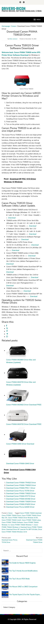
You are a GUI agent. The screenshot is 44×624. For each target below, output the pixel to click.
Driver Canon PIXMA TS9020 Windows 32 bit (22, 530)
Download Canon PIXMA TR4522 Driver (21, 482)
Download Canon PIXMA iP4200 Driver (20, 504)
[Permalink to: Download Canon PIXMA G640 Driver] (17, 454)
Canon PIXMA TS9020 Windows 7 (21, 525)
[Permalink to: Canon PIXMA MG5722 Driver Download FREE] (17, 415)
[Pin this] (7, 331)
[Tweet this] (7, 328)
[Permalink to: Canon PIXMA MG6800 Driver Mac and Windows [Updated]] (17, 350)
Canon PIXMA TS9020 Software (12, 522)
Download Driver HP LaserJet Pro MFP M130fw (21, 529)
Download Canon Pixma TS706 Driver (9, 539)
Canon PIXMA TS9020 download (30, 513)
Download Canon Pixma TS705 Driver (20, 490)
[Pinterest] (20, 2)
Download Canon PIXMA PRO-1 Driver (20, 488)
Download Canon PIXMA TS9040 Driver (34, 539)
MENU (39, 20)
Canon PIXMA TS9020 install (11, 520)
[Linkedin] (23, 2)
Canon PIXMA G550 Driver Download (20, 444)
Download (11, 217)
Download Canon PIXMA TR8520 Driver (21, 485)
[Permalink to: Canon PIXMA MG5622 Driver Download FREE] (17, 395)
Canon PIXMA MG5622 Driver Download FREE (23, 404)
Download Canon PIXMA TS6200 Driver (21, 501)
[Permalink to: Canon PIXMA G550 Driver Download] (17, 434)
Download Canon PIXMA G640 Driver (20, 463)
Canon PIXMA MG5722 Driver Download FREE (23, 424)
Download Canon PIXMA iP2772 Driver (20, 496)
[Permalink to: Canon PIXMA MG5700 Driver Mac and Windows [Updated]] (17, 373)
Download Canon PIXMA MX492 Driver (20, 499)
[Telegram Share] (7, 334)
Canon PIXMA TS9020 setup (31, 520)
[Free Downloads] (22, 9)
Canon (10, 513)
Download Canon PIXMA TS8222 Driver (21, 493)
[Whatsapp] (7, 336)
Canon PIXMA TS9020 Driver (11, 515)
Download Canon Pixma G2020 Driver (20, 507)
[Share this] (6, 326)
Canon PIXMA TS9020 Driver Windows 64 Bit (23, 517)
